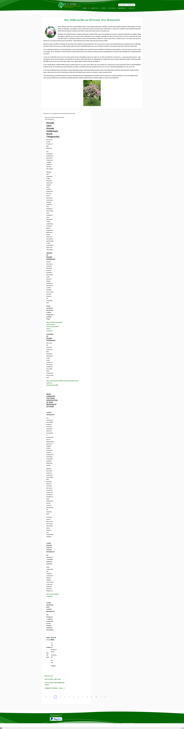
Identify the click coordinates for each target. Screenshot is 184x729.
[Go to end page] (105, 696)
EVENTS (103, 8)
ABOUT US (94, 8)
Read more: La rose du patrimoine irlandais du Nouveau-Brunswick (59, 113)
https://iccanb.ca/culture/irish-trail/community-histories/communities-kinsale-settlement (54, 327)
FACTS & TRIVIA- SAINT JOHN (52, 679)
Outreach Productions (55, 715)
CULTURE (111, 8)
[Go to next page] (101, 696)
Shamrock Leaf (49, 676)
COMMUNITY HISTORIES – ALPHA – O (55, 688)
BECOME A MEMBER (126, 5)
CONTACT (132, 8)
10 (96, 697)
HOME (85, 8)
